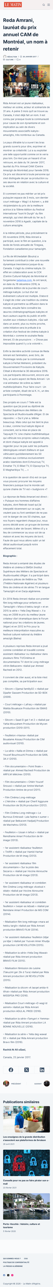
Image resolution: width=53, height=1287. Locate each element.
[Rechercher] (44, 5)
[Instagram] (12, 1275)
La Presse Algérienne (13, 1266)
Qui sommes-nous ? (12, 1258)
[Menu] (48, 5)
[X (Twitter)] (26, 1070)
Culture (9, 60)
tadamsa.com (24, 280)
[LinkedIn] (42, 1070)
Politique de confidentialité (16, 1262)
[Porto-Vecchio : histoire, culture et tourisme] (26, 1206)
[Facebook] (11, 1070)
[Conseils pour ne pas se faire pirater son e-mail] (26, 1163)
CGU (26, 1258)
